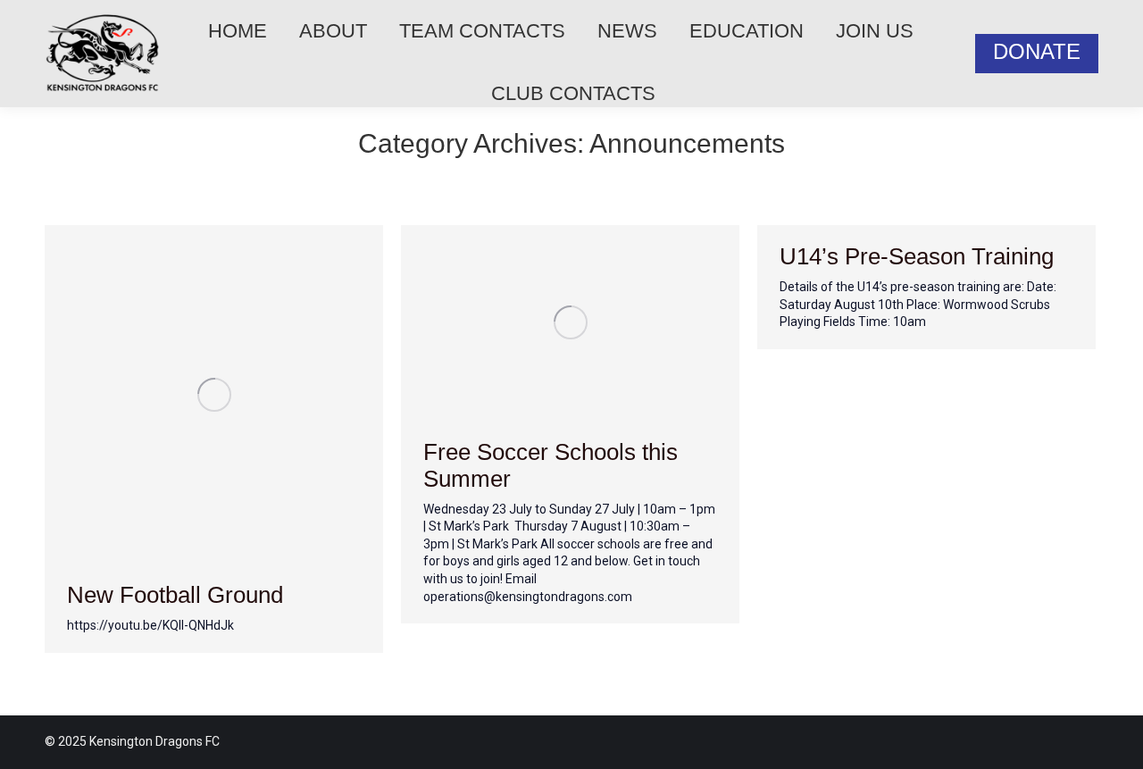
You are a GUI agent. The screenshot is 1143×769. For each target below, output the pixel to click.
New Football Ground (175, 594)
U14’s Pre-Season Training (917, 256)
